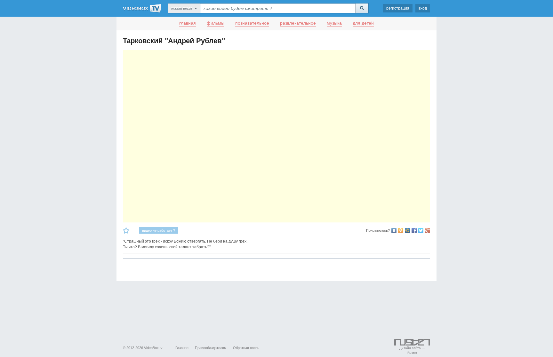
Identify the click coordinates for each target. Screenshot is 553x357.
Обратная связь (246, 348)
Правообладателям (211, 348)
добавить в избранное (126, 230)
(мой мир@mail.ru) (407, 230)
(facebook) (414, 230)
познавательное (252, 23)
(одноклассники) (400, 230)
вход (423, 8)
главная (187, 23)
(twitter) (420, 230)
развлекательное (298, 23)
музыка (334, 23)
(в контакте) (394, 230)
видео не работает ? (158, 230)
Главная (181, 348)
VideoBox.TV (142, 8)
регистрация (397, 8)
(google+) (427, 230)
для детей (363, 23)
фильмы (215, 23)
